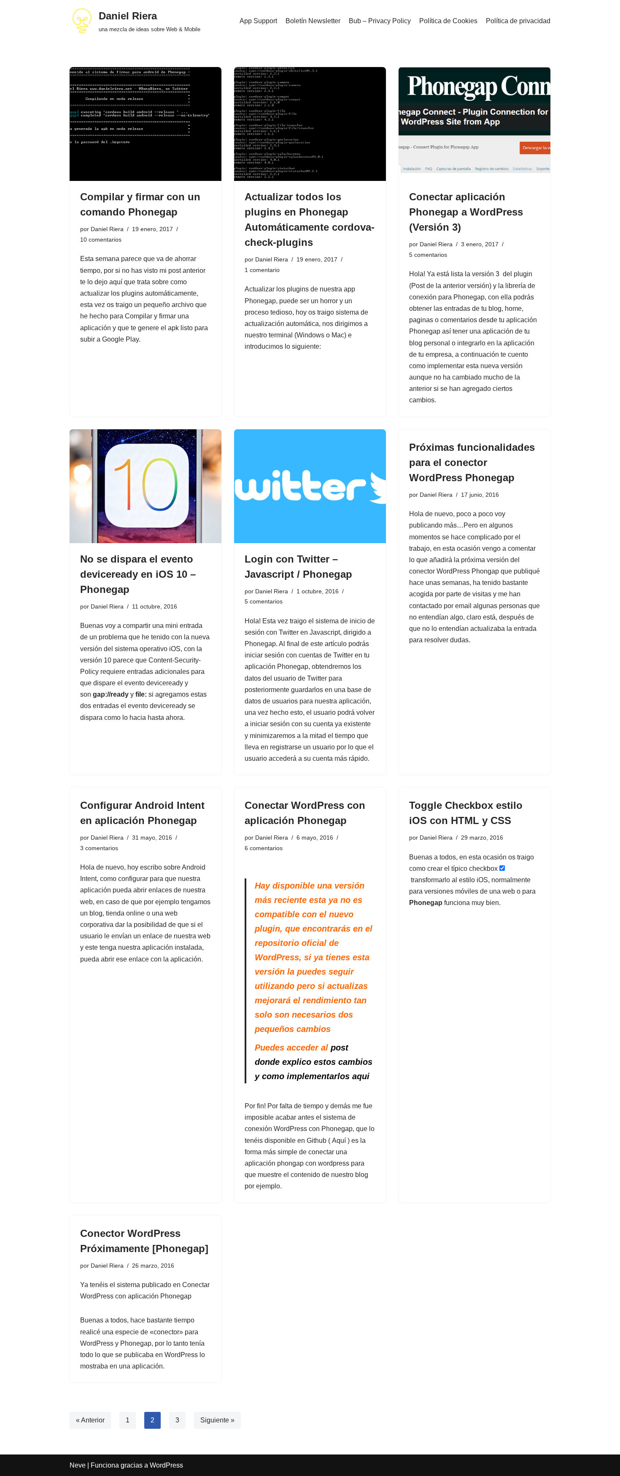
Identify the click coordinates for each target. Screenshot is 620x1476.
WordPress (166, 1465)
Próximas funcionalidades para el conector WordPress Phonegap (472, 462)
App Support (258, 20)
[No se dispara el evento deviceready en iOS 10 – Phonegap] (145, 486)
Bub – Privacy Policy (380, 20)
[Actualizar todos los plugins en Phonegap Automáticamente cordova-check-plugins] (310, 124)
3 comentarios (99, 848)
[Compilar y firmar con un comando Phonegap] (145, 124)
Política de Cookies (448, 20)
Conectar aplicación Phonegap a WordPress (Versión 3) (466, 212)
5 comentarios (428, 254)
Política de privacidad (518, 20)
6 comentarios (264, 848)
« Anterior (90, 1420)
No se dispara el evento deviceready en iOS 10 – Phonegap (138, 574)
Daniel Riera (107, 229)
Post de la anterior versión (450, 285)
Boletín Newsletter (313, 20)
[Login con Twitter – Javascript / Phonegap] (310, 486)
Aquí (339, 1140)
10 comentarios (100, 239)
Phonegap (425, 902)
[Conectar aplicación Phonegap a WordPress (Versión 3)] (474, 124)
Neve (78, 1465)
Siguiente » (217, 1420)
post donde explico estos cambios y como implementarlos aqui (313, 1062)
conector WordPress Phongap (454, 571)
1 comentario (262, 270)
